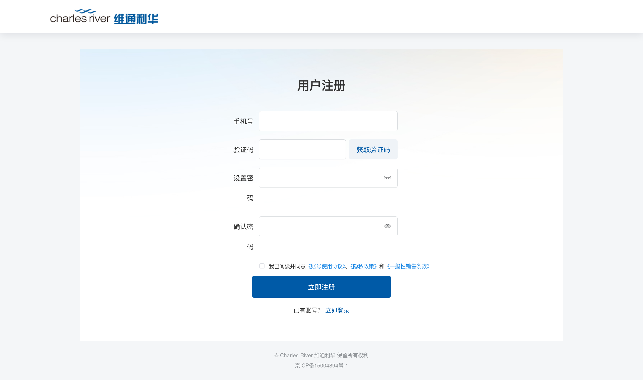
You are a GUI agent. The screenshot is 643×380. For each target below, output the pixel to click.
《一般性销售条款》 (408, 266)
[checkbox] (359, 266)
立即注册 (321, 287)
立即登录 (336, 310)
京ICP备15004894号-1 (321, 365)
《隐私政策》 (364, 266)
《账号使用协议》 (325, 266)
